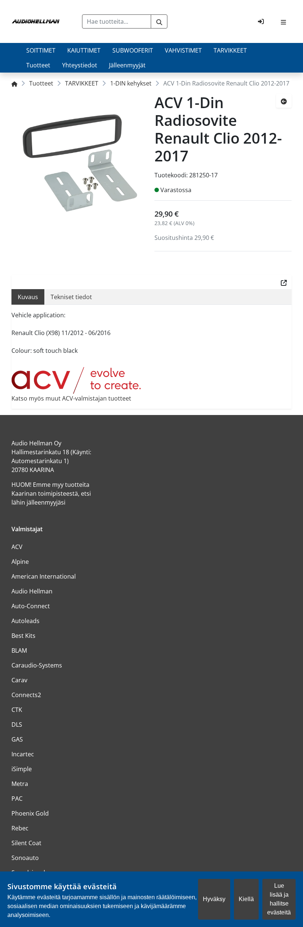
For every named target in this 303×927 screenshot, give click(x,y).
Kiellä (246, 899)
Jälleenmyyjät (127, 65)
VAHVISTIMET (183, 50)
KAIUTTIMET (84, 50)
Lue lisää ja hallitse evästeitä (279, 899)
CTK (16, 710)
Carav (19, 680)
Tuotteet (38, 65)
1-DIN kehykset (131, 83)
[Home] (14, 83)
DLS (16, 724)
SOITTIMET (40, 50)
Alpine (20, 562)
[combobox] (117, 21)
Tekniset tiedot (71, 297)
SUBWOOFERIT (132, 50)
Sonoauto (25, 858)
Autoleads (25, 621)
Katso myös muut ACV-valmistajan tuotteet (71, 398)
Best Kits (23, 636)
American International (43, 576)
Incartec (22, 754)
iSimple (21, 769)
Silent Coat (26, 843)
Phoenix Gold (30, 813)
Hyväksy (214, 899)
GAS (17, 739)
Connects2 (26, 695)
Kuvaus (28, 297)
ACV (17, 547)
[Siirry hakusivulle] (159, 21)
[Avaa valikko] (283, 21)
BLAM (19, 650)
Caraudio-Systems (36, 665)
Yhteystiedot (79, 65)
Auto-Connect (30, 606)
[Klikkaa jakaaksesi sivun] (284, 282)
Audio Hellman (31, 591)
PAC (17, 798)
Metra (19, 784)
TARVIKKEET (230, 50)
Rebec (19, 828)
